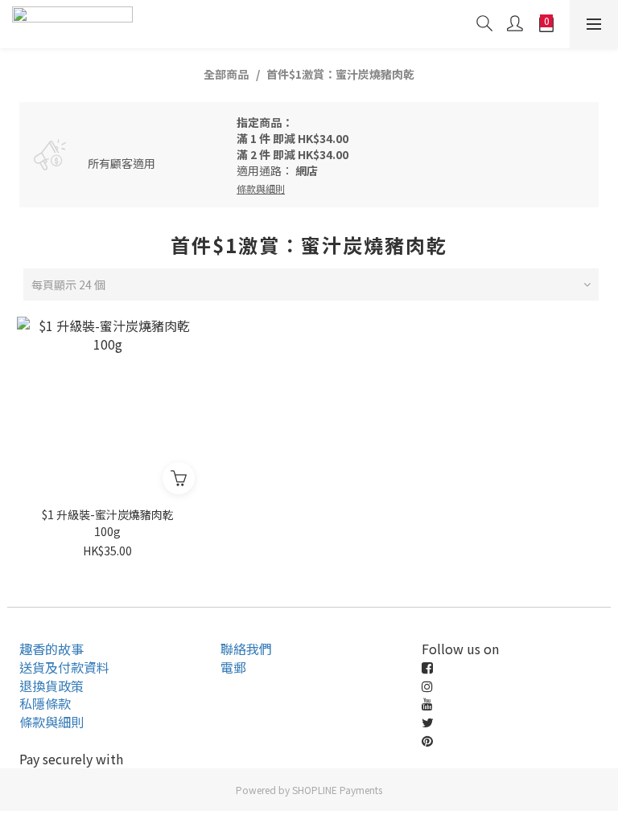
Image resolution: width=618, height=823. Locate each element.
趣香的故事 (51, 648)
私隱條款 (45, 703)
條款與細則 (51, 721)
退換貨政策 (51, 685)
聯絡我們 (246, 648)
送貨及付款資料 (64, 667)
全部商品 (226, 74)
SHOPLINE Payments (337, 789)
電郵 (233, 667)
